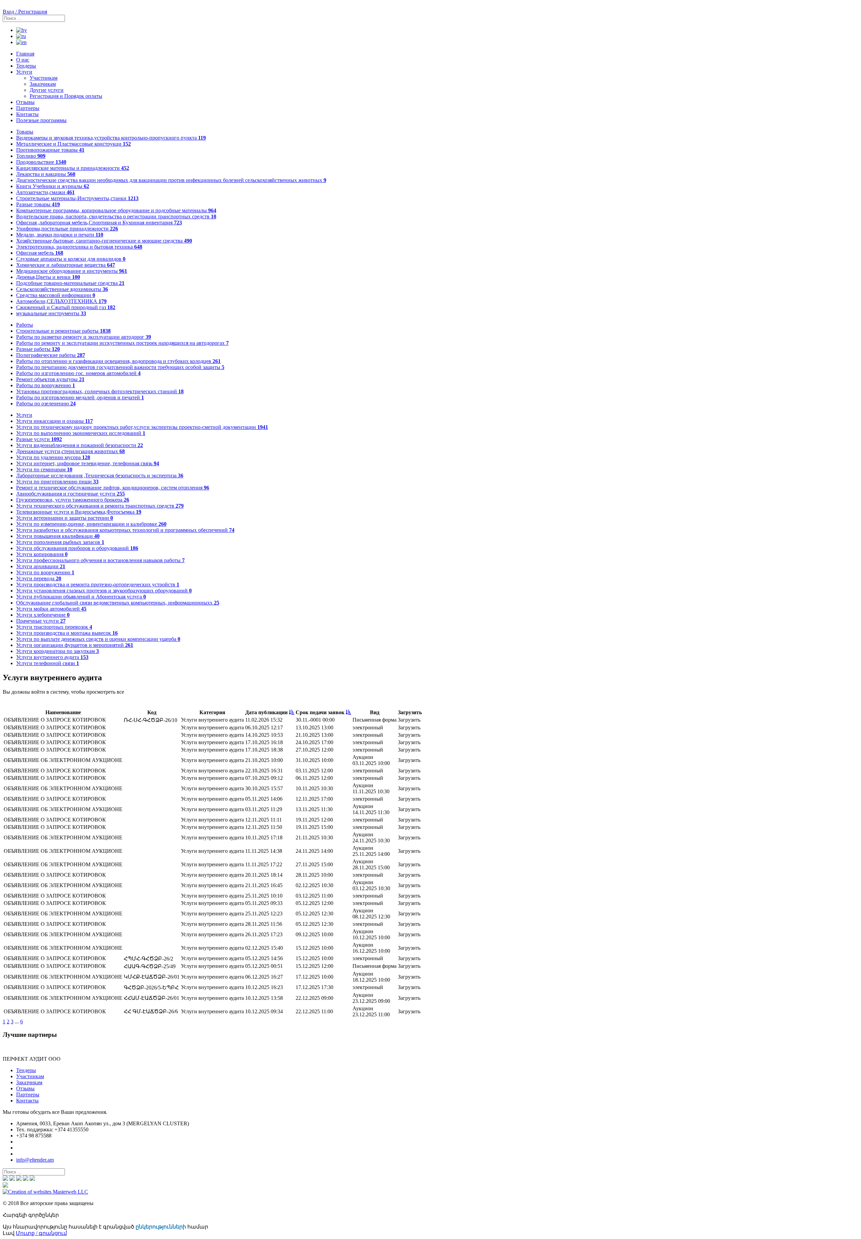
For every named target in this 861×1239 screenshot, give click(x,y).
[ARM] (21, 30)
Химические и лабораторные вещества (65, 265)
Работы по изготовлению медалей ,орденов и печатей (80, 397)
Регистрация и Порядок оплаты (66, 96)
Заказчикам (43, 84)
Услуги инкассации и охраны (54, 421)
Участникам (44, 78)
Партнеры (27, 108)
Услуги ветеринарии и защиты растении (64, 518)
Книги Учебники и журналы (52, 186)
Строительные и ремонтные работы (63, 331)
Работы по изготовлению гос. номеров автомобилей (78, 373)
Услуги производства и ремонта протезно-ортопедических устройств (97, 584)
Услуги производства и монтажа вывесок (67, 633)
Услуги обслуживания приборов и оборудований (77, 548)
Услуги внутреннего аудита (52, 657)
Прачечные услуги (41, 621)
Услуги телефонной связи (47, 663)
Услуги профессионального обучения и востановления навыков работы (100, 560)
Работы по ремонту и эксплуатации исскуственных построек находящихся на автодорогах (122, 343)
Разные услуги (39, 439)
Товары (24, 132)
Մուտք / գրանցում (41, 1233)
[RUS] (21, 36)
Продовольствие (41, 162)
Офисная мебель (39, 253)
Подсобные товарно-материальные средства (70, 283)
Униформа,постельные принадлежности (67, 228)
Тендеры (26, 66)
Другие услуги (47, 90)
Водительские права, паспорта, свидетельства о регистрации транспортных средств (116, 216)
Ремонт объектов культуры (50, 379)
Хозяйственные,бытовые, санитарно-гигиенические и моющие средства (104, 241)
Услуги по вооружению (45, 572)
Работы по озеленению (46, 403)
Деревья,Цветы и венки (48, 277)
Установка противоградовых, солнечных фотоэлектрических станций (100, 391)
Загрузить (409, 720)
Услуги (24, 72)
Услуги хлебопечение (43, 615)
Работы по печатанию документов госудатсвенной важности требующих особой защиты (120, 367)
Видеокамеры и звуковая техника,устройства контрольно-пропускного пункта (111, 138)
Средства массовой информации (55, 295)
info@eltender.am (35, 1160)
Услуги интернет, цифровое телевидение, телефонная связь (87, 463)
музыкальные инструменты (51, 313)
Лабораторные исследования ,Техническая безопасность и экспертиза (99, 475)
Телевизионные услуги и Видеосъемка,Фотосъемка (78, 512)
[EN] (21, 42)
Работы (24, 325)
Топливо (30, 156)
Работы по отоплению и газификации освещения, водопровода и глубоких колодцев (118, 361)
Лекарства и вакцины (45, 174)
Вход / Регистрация (25, 11)
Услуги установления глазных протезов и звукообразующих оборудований (104, 590)
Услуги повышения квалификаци (58, 536)
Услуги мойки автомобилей (51, 609)
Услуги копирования (42, 554)
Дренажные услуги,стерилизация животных (70, 451)
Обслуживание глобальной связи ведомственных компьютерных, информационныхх (117, 603)
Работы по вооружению (45, 385)
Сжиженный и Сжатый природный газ (65, 307)
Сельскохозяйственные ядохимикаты (62, 289)
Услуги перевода (38, 578)
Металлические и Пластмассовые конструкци (73, 144)
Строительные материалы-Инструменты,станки (77, 198)
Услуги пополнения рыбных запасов (60, 542)
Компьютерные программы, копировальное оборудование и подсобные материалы (116, 210)
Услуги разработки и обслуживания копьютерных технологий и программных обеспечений (125, 530)
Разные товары (38, 204)
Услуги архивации (40, 566)
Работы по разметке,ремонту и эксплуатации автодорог (83, 337)
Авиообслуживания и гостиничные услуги (70, 494)
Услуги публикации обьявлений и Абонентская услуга (81, 596)
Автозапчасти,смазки (45, 192)
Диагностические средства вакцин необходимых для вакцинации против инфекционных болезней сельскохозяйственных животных (171, 180)
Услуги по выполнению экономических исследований (80, 433)
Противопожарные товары (50, 150)
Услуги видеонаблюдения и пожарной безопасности (79, 445)
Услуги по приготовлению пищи (57, 481)
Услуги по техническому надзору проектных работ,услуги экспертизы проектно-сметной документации (142, 427)
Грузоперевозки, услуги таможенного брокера (72, 500)
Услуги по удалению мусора (53, 457)
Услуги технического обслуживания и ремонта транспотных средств (100, 506)
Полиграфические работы (50, 355)
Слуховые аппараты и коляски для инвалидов (70, 259)
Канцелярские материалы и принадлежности (72, 168)
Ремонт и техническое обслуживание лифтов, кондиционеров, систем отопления (112, 487)
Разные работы (38, 349)
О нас (22, 60)
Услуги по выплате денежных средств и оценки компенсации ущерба (98, 639)
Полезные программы (41, 120)
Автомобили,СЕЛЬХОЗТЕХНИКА (61, 301)
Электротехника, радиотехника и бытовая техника (79, 247)
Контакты (27, 114)
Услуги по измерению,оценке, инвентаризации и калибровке (91, 524)
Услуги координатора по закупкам (57, 651)
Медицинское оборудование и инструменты (71, 271)
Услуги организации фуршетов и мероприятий (74, 645)
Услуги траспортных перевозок (54, 627)
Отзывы (25, 102)
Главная (25, 54)
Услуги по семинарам (44, 469)
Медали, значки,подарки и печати (59, 235)
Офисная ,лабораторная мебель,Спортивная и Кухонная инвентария (99, 222)
